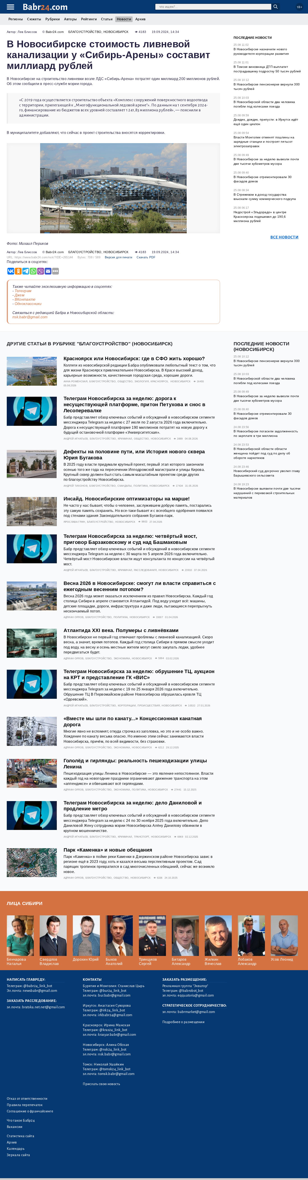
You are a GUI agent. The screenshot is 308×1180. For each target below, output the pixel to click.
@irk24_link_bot (112, 1010)
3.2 (34, 1171)
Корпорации (127, 705)
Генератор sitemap (109, 1171)
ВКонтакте (25, 299)
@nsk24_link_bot (112, 1049)
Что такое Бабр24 (21, 1120)
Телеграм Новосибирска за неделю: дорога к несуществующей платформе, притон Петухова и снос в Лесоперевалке (135, 404)
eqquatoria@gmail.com (196, 995)
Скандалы (124, 485)
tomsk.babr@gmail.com (116, 1074)
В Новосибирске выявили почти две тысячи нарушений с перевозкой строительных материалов (267, 493)
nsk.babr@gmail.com (30, 317)
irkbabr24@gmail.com (115, 1015)
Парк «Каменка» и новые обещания (108, 850)
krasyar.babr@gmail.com (117, 1034)
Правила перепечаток (25, 1105)
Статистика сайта (20, 1136)
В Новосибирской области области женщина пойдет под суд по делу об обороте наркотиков (262, 453)
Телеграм (23, 291)
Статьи (107, 19)
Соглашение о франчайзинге (30, 1111)
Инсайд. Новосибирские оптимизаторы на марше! (127, 499)
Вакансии (15, 1127)
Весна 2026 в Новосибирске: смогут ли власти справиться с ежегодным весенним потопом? (140, 586)
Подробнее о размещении (183, 1022)
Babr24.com (55, 32)
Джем (19, 295)
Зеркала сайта (18, 1155)
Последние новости (253, 37)
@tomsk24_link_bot (114, 1069)
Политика (140, 485)
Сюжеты (34, 19)
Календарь (15, 1148)
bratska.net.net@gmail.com (43, 1007)
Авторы (70, 19)
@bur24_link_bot (112, 990)
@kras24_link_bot (113, 1030)
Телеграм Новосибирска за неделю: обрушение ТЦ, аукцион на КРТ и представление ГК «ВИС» (139, 674)
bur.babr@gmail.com (114, 995)
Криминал (125, 438)
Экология (141, 381)
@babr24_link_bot (37, 986)
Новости (124, 19)
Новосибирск (116, 32)
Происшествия (149, 705)
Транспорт (141, 836)
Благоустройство (84, 32)
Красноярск (159, 381)
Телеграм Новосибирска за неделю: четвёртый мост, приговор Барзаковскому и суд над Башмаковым (130, 539)
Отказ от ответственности (27, 1098)
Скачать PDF (146, 257)
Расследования (145, 570)
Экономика (122, 658)
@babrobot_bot (191, 990)
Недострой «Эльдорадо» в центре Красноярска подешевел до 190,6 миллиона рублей (260, 216)
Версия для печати (118, 257)
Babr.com (45, 7)
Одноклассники (28, 304)
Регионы (15, 19)
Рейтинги (89, 19)
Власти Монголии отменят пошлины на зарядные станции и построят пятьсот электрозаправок (264, 141)
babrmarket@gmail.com (196, 1012)
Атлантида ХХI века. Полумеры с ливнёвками (121, 630)
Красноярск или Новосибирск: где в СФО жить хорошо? (134, 358)
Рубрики (52, 19)
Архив (140, 19)
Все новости (284, 237)
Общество (125, 381)
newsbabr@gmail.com (40, 990)
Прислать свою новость (101, 1084)
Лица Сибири (25, 903)
